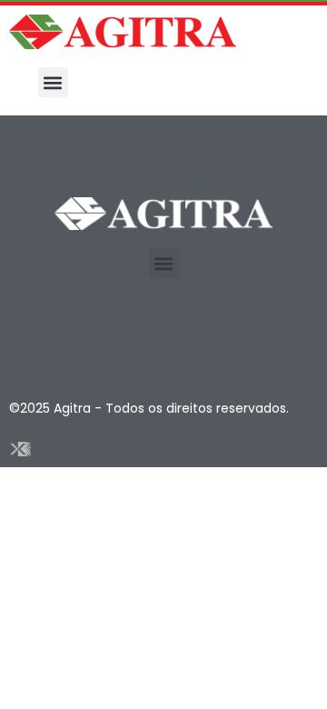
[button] (53, 82)
